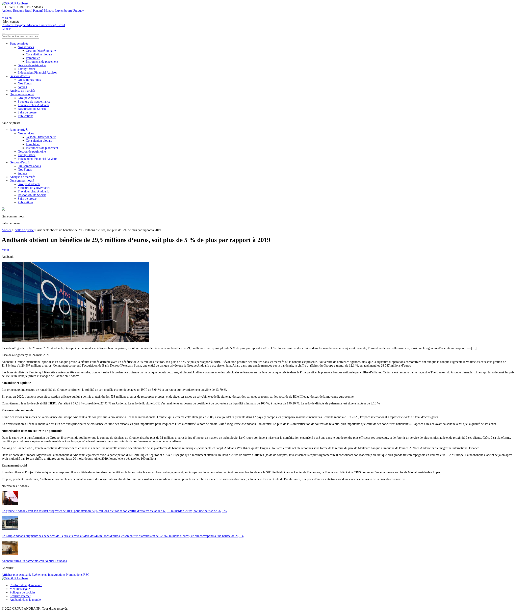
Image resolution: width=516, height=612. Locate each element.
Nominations (74, 574)
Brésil (28, 10)
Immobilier (33, 58)
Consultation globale (39, 54)
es (3, 18)
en (10, 18)
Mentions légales (20, 588)
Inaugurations (57, 574)
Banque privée (19, 43)
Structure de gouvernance (34, 101)
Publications (25, 116)
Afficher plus (10, 574)
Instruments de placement (42, 61)
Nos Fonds (25, 83)
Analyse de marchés (22, 90)
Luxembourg (63, 10)
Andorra (7, 10)
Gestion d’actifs (20, 76)
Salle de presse (27, 112)
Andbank (25, 574)
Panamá (38, 10)
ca (6, 18)
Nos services (26, 47)
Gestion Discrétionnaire (41, 50)
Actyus (22, 87)
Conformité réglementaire (26, 585)
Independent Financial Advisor (37, 72)
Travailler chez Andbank (33, 105)
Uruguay (78, 10)
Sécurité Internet (20, 596)
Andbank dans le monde (25, 599)
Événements (40, 574)
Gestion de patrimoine (32, 65)
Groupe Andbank (29, 98)
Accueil (6, 230)
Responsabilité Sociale (32, 108)
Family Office (26, 69)
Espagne (18, 10)
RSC (86, 574)
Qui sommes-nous (29, 79)
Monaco (49, 10)
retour (5, 249)
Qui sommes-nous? (22, 94)
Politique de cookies (22, 592)
